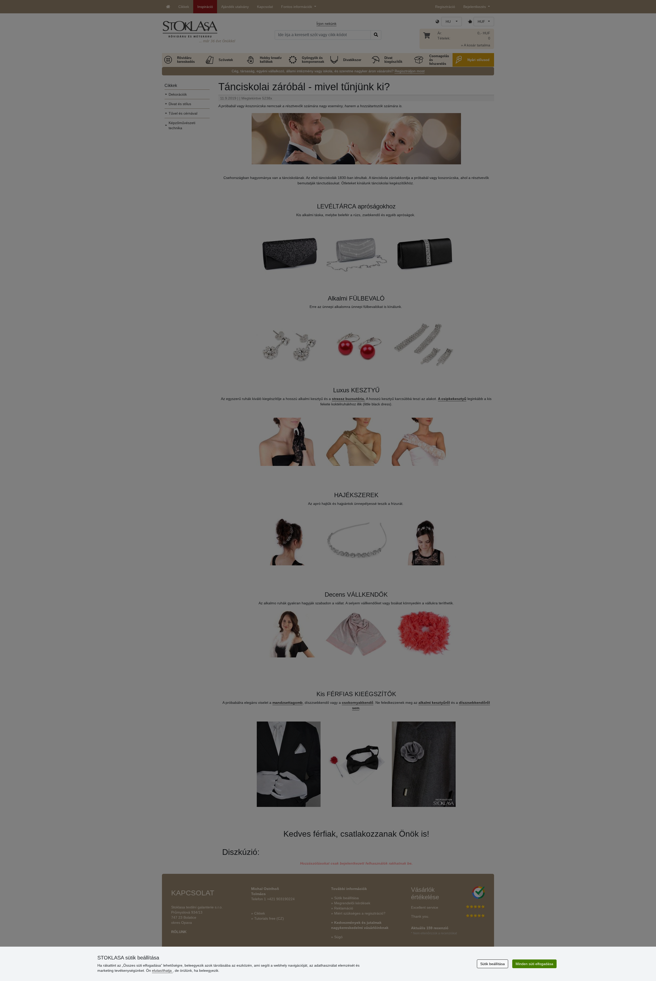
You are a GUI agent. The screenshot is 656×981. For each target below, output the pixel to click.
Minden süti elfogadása (534, 964)
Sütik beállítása (492, 964)
